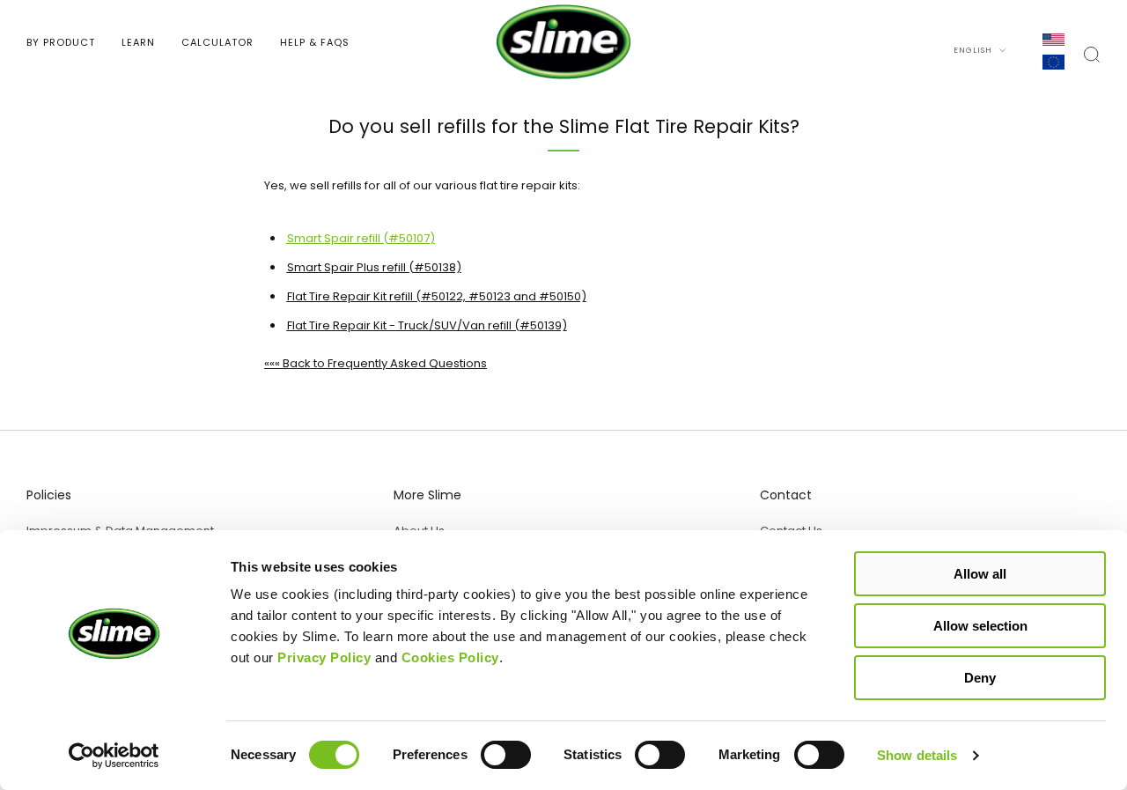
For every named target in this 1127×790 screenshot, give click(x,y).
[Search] (1092, 54)
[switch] (506, 758)
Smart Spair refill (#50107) (361, 238)
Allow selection (980, 625)
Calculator (217, 42)
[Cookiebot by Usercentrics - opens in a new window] (114, 755)
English (974, 50)
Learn (138, 42)
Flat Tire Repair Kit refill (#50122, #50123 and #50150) (436, 296)
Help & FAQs (315, 42)
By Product (60, 42)
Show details (917, 755)
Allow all (980, 573)
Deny (980, 677)
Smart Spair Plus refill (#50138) (374, 267)
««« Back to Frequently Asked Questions (375, 363)
